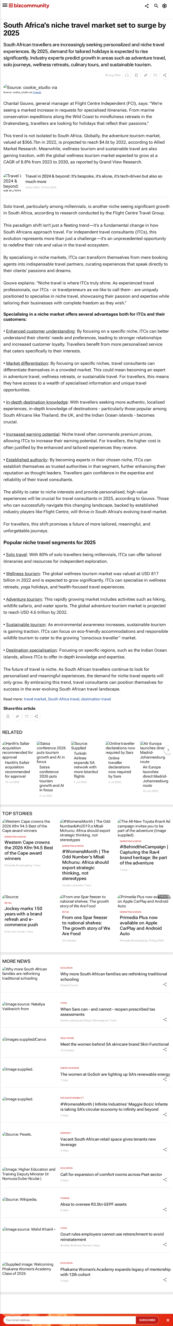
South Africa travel (63, 699)
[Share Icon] (165, 984)
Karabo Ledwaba (72, 885)
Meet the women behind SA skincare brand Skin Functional (114, 1044)
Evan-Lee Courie (15, 931)
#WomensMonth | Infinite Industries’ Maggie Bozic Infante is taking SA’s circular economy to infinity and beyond (114, 1107)
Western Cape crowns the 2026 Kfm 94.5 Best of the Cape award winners (29, 850)
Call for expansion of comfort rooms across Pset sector (111, 1174)
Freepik (37, 92)
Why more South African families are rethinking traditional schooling (113, 976)
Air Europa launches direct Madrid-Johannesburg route (155, 776)
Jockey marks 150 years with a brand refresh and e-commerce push (23, 916)
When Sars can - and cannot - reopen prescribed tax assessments (107, 1012)
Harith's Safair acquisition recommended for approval (17, 769)
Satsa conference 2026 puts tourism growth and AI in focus (51, 778)
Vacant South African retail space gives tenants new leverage (108, 1142)
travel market (35, 699)
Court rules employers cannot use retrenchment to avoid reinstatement (112, 1237)
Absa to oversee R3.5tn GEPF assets (93, 1204)
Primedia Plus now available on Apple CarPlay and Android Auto (141, 925)
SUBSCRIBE (147, 1320)
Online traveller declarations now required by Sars (119, 767)
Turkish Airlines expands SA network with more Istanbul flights (86, 764)
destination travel (96, 699)
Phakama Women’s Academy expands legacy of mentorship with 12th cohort (115, 1272)
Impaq (64, 985)
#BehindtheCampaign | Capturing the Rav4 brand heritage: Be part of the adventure (144, 855)
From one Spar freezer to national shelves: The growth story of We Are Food (86, 925)
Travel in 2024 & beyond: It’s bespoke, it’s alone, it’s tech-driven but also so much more (93, 179)
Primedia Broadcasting (18, 865)
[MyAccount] (165, 5)
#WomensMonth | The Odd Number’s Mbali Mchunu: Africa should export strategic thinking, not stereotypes (85, 865)
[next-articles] (168, 750)
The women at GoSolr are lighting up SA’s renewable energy (115, 1074)
